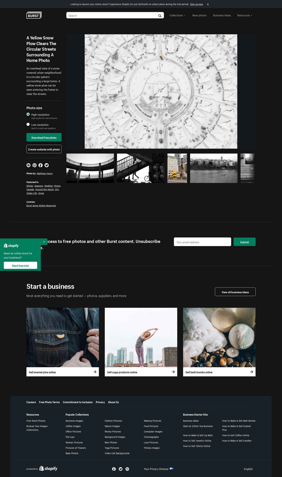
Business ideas (222, 15)
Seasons (38, 185)
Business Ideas (191, 420)
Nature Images (112, 426)
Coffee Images (73, 426)
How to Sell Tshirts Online (196, 446)
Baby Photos (72, 453)
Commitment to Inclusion (78, 402)
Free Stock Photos (35, 420)
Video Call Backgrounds (117, 453)
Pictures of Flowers (76, 447)
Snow (41, 193)
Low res (104, 179)
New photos (199, 15)
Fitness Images (152, 447)
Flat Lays (70, 436)
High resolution (40, 114)
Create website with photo (44, 149)
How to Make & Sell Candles (236, 440)
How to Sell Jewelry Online (197, 440)
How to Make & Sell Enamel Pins (236, 427)
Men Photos (111, 442)
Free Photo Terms (49, 402)
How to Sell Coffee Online (235, 435)
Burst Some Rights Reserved (41, 205)
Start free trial (20, 265)
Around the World (44, 189)
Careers (31, 402)
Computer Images (153, 431)
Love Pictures (151, 442)
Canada (30, 189)
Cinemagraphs (151, 436)
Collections (176, 15)
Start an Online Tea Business (198, 426)
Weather (48, 185)
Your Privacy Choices (156, 468)
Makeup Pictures (152, 420)
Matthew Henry (45, 173)
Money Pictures (113, 431)
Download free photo (43, 137)
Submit (244, 242)
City (57, 189)
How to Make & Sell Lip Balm (198, 435)
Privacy (100, 402)
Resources (243, 15)
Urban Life (31, 193)
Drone (57, 185)
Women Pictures (74, 442)
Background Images (115, 436)
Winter (29, 185)
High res (91, 179)
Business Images (74, 420)
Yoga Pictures (112, 447)
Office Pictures (73, 431)
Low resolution (40, 124)
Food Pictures (151, 426)
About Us (113, 402)
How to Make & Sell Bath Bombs (238, 420)
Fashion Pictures (113, 420)
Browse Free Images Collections (36, 427)
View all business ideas (235, 292)
